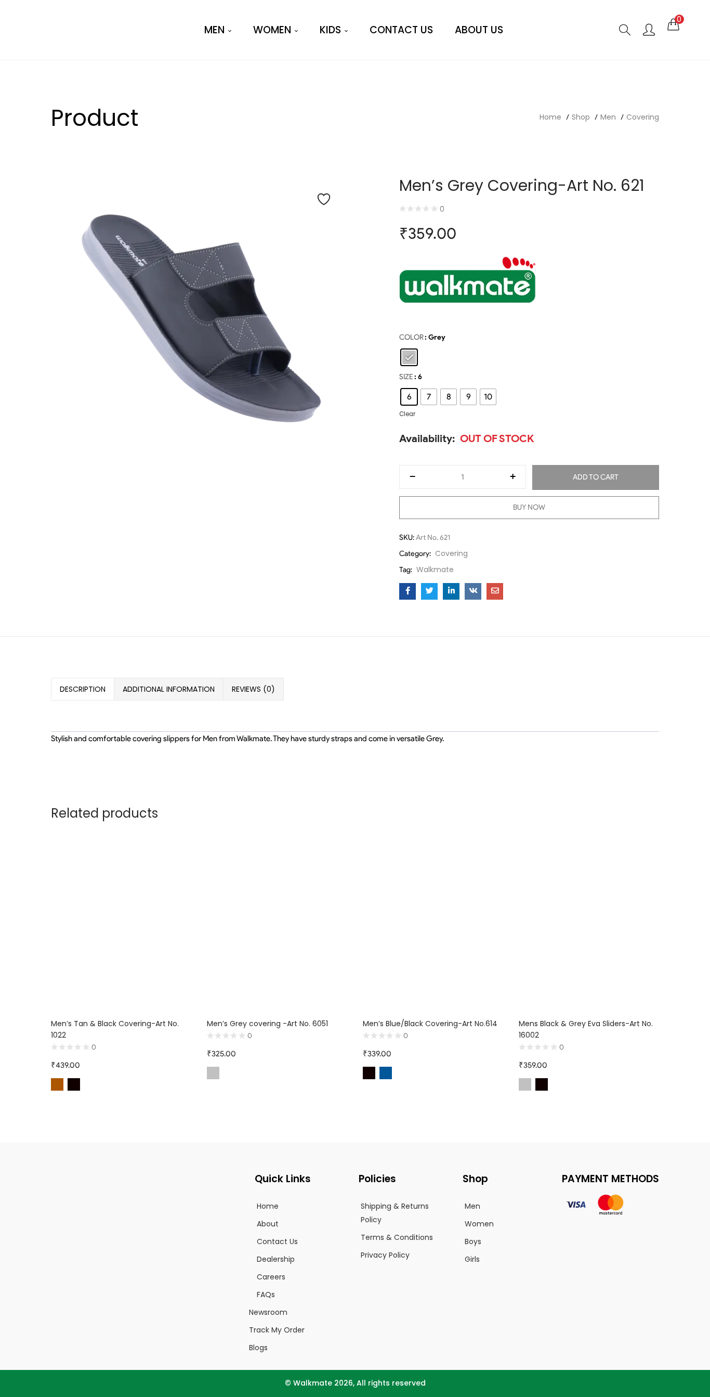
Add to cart (596, 477)
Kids (332, 30)
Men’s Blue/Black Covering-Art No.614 (430, 1023)
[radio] (409, 357)
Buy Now (529, 507)
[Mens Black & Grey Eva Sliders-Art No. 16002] (589, 926)
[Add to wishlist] (324, 199)
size (406, 376)
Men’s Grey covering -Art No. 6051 (267, 1023)
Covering (642, 117)
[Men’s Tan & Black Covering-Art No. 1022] (121, 926)
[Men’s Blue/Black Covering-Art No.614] (433, 926)
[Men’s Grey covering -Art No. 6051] (277, 926)
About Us (479, 30)
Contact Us (401, 30)
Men (215, 30)
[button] (673, 24)
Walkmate (435, 569)
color (411, 337)
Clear (407, 414)
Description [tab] (83, 689)
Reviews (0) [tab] (253, 689)
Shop (581, 117)
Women (273, 30)
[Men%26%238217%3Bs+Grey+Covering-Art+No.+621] (429, 591)
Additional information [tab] (169, 689)
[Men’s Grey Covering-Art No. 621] (407, 591)
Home (550, 117)
